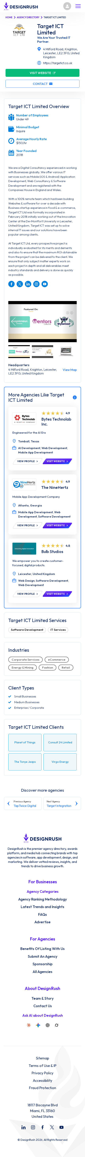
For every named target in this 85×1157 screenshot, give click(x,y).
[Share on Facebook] (11, 284)
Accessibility (42, 1080)
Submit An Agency (42, 956)
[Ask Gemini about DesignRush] (38, 1025)
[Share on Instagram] (36, 284)
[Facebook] (42, 1127)
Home (9, 17)
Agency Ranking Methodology (42, 899)
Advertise (42, 922)
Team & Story (42, 998)
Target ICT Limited (50, 29)
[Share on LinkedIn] (28, 284)
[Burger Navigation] (78, 6)
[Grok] (57, 1025)
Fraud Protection (42, 1088)
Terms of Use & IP (42, 1066)
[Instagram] (33, 1127)
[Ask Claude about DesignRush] (29, 1025)
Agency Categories (43, 891)
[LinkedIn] (24, 1127)
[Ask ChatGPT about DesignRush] (48, 1025)
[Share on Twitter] (20, 284)
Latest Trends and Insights (42, 907)
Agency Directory (28, 17)
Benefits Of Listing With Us (42, 949)
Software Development (27, 630)
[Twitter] (52, 1127)
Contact (40, 84)
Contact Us (42, 1006)
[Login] (67, 6)
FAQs (42, 914)
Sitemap (42, 1058)
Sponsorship (43, 964)
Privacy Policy (42, 1073)
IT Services (58, 630)
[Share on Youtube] (45, 284)
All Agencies (42, 972)
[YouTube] (61, 1127)
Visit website (40, 73)
